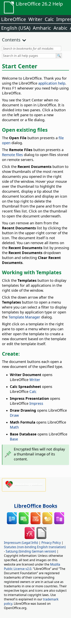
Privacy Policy (51, 542)
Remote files (12, 154)
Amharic (42, 28)
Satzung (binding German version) (31, 551)
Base (14, 438)
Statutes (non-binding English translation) (35, 547)
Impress (36, 403)
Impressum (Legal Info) (21, 542)
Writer (35, 19)
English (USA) (15, 28)
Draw (14, 415)
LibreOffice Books (35, 505)
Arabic (60, 28)
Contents (11, 40)
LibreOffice (13, 19)
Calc (49, 19)
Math (14, 427)
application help (51, 83)
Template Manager (24, 316)
